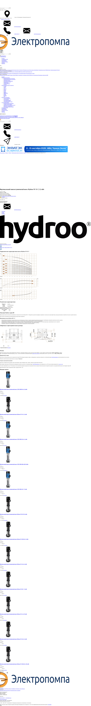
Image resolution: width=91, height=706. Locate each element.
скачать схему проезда (36, 353)
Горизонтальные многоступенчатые (9, 79)
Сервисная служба (5, 59)
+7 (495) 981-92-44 (3, 56)
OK (0, 705)
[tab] (46, 211)
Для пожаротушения (22, 73)
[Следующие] (3, 671)
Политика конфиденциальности (5, 690)
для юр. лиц (60, 364)
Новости (3, 62)
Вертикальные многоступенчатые (9, 78)
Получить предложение (3, 201)
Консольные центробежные (8, 81)
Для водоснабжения (3, 73)
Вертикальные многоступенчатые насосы (9, 196)
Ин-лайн (5, 84)
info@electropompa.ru (17, 26)
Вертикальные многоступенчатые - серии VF (19, 152)
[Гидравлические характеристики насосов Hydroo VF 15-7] (19, 299)
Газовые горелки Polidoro (14, 75)
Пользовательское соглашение (15, 690)
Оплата (3, 213)
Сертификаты (4, 60)
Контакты (3, 63)
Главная (3, 58)
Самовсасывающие (7, 83)
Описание (3, 211)
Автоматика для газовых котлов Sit (24, 75)
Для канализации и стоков (30, 73)
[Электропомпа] (34, 49)
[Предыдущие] (1, 671)
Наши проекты (4, 109)
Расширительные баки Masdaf (5, 75)
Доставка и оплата (5, 61)
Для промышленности (15, 73)
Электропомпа (2, 152)
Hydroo (10, 152)
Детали (3, 212)
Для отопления (9, 73)
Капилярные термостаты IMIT (43, 75)
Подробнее (5, 395)
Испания (9, 347)
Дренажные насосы (7, 80)
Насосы (6, 152)
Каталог (1, 52)
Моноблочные (6, 82)
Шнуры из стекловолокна (34, 75)
